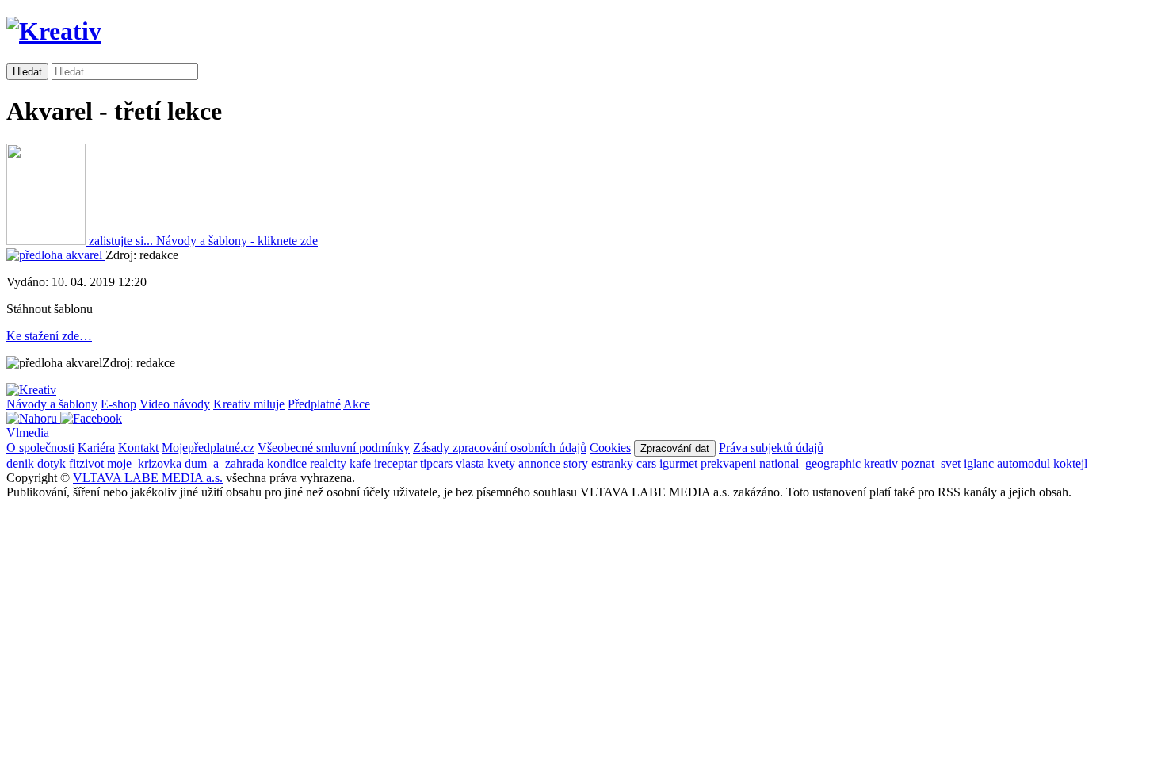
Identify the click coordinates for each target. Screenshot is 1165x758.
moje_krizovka (146, 463)
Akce (356, 404)
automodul (1025, 463)
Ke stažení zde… (49, 336)
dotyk (53, 463)
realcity (330, 463)
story (577, 463)
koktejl (1070, 463)
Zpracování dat (674, 448)
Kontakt (138, 447)
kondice (288, 463)
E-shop (118, 404)
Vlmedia (27, 432)
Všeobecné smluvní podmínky (334, 447)
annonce (540, 463)
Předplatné (314, 404)
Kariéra (96, 447)
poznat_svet (932, 463)
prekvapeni (730, 463)
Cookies (610, 447)
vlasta (471, 463)
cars (647, 463)
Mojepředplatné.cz (208, 447)
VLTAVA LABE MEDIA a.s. (148, 477)
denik (21, 463)
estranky (613, 463)
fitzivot (88, 463)
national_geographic (811, 463)
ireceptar (397, 463)
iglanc (980, 463)
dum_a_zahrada (226, 463)
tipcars (438, 463)
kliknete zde (237, 240)
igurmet (680, 463)
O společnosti (40, 447)
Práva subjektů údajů (771, 447)
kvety (502, 463)
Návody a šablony (51, 404)
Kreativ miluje (249, 404)
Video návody (174, 404)
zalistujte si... (121, 240)
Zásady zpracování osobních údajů (499, 447)
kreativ (882, 463)
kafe (362, 463)
